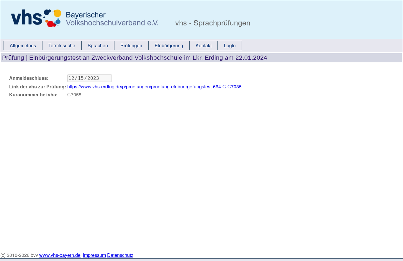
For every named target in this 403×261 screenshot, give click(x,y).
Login (230, 45)
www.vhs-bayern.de (60, 255)
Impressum (94, 255)
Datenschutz (120, 255)
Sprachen (98, 45)
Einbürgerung (169, 45)
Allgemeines (23, 45)
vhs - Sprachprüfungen (211, 22)
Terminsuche (61, 45)
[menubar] (123, 45)
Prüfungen (131, 45)
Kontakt (204, 45)
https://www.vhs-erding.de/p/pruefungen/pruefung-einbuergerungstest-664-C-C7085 (154, 86)
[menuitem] (23, 45)
